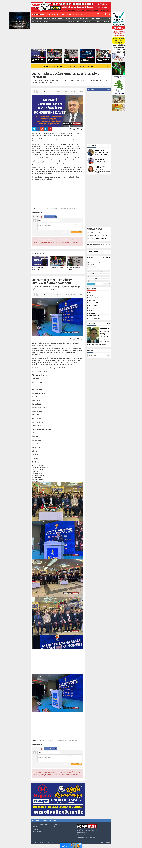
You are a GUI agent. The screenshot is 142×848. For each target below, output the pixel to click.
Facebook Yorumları (50, 217)
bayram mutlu (93, 227)
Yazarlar (92, 145)
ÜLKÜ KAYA (98, 151)
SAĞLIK (74, 18)
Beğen (108, 89)
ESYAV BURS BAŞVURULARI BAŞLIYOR (46, 21)
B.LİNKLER (91, 287)
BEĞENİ (92, 89)
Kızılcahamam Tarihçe (94, 310)
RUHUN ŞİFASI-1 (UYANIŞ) (102, 153)
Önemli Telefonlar (93, 297)
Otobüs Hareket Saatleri (95, 289)
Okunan (106, 236)
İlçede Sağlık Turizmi (94, 300)
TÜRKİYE (98, 18)
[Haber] (33, 19)
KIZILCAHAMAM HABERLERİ (43, 18)
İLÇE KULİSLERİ (90, 18)
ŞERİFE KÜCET (99, 158)
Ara (108, 347)
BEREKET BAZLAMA (94, 224)
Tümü (108, 315)
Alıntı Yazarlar (94, 243)
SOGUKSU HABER (94, 230)
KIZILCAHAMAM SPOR (64, 18)
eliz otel (104, 230)
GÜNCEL (54, 18)
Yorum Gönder (37, 217)
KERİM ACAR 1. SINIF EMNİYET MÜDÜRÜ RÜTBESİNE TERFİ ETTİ (68, 66)
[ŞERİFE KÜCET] (90, 160)
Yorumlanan (97, 236)
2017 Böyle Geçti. (93, 284)
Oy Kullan (91, 275)
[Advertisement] (71, 36)
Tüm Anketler (106, 249)
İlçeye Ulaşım (92, 305)
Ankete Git (92, 258)
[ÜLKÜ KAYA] (90, 152)
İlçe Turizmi (91, 302)
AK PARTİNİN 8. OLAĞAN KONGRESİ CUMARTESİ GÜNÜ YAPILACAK (60, 208)
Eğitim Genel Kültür (94, 307)
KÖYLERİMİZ (80, 18)
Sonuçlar (107, 275)
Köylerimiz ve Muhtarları (95, 294)
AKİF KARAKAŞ (103, 227)
